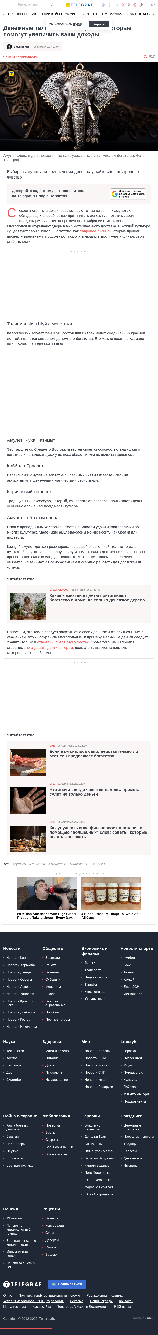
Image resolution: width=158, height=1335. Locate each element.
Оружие (12, 1151)
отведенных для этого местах (63, 642)
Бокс (127, 965)
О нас (7, 1295)
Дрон (10, 1072)
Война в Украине (20, 1116)
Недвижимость (96, 977)
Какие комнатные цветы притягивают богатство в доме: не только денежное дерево (97, 597)
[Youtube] (123, 5)
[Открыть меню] (6, 4)
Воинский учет (56, 1154)
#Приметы (37, 864)
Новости (11, 948)
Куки (77, 24)
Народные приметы (139, 1136)
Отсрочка (52, 1140)
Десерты (52, 1240)
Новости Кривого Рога (19, 1003)
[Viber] (109, 5)
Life (52, 745)
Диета (50, 1065)
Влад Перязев (22, 47)
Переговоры (16, 1144)
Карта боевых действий (17, 1127)
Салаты (51, 1247)
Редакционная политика (105, 1295)
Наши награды (101, 1301)
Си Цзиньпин (95, 1144)
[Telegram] (116, 5)
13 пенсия (14, 1218)
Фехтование (133, 994)
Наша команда (14, 1306)
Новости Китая (96, 1079)
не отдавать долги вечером (49, 648)
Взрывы (12, 1136)
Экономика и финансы (94, 951)
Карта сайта (42, 1306)
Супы (49, 1232)
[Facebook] (103, 5)
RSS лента (122, 1306)
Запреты (130, 1151)
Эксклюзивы (140, 14)
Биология (13, 1065)
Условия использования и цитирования (33, 1301)
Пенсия (10, 1209)
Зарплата (52, 957)
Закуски (51, 1254)
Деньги (90, 962)
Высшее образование (55, 1003)
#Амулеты (56, 864)
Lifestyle (129, 1041)
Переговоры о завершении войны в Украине (42, 14)
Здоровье (52, 1041)
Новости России (97, 1065)
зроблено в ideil (143, 1318)
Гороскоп (131, 1051)
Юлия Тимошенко (98, 1180)
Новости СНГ (95, 1072)
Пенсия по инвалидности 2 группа (18, 1229)
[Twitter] (129, 5)
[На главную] (79, 4)
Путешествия (134, 1072)
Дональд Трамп (96, 1136)
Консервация (55, 1225)
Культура (130, 1079)
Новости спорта (137, 948)
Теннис (129, 972)
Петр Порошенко (97, 1172)
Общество (52, 948)
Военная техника (19, 1165)
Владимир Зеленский (93, 1127)
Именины (131, 1165)
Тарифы (91, 984)
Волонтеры (15, 1158)
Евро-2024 (132, 986)
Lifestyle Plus (59, 589)
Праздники (131, 1116)
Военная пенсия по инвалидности (21, 1242)
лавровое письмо (95, 231)
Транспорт (93, 970)
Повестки (52, 1125)
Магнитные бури (136, 1094)
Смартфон (14, 1079)
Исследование (56, 1079)
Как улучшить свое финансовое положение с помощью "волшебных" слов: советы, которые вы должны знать (98, 832)
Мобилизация (56, 1116)
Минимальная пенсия (17, 1253)
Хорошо (99, 24)
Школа (50, 994)
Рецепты (51, 1209)
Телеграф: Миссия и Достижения (82, 1306)
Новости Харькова (20, 965)
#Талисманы (77, 864)
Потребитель (133, 1058)
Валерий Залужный (100, 1158)
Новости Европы (97, 1051)
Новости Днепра (19, 972)
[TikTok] (141, 5)
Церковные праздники (132, 1127)
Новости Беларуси (99, 1087)
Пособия (52, 1012)
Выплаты (52, 972)
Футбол (129, 957)
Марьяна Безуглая (99, 1187)
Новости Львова (18, 986)
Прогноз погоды (57, 1019)
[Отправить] (52, 5)
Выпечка (52, 1218)
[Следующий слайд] (154, 14)
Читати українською (20, 56)
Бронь (50, 1132)
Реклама (76, 1301)
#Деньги (19, 864)
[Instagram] (135, 5)
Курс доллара (95, 991)
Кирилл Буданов (97, 1165)
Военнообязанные (59, 1147)
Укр (152, 5)
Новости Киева (17, 957)
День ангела (133, 1158)
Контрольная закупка (104, 14)
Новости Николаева (21, 1026)
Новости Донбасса (20, 1012)
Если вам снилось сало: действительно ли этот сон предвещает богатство (94, 753)
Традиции (131, 1144)
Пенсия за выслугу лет (20, 1265)
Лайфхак (130, 1087)
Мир (85, 1041)
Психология (54, 1072)
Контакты (126, 1301)
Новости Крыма (18, 1019)
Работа (50, 965)
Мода (128, 1065)
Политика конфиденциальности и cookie (49, 1295)
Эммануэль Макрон (99, 1151)
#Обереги (97, 864)
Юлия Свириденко (99, 1194)
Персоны (90, 1116)
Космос (11, 1058)
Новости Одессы (19, 979)
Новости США (95, 1058)
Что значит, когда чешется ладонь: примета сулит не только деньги (94, 791)
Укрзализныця (95, 999)
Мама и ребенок (57, 1051)
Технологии (15, 1051)
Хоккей (129, 979)
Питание (52, 1058)
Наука (9, 1041)
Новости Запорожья (21, 994)
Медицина (53, 986)
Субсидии (52, 979)
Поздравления (135, 1101)
